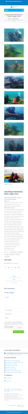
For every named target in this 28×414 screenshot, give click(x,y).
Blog (5, 391)
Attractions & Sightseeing (10, 254)
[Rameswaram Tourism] (14, 7)
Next (14, 279)
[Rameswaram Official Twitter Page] (10, 363)
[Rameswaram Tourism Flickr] (10, 369)
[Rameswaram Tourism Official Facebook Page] (13, 362)
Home (9, 18)
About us (9, 389)
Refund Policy (20, 390)
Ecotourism (7, 256)
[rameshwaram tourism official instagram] (12, 370)
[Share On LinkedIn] (15, 267)
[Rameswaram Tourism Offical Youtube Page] (11, 365)
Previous (14, 276)
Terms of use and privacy (16, 389)
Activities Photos (15, 18)
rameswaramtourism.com (16, 412)
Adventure (20, 252)
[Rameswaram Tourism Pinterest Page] (9, 367)
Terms (15, 390)
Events (12, 390)
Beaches (18, 254)
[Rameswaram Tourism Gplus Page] (12, 360)
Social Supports (7, 390)
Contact (8, 391)
